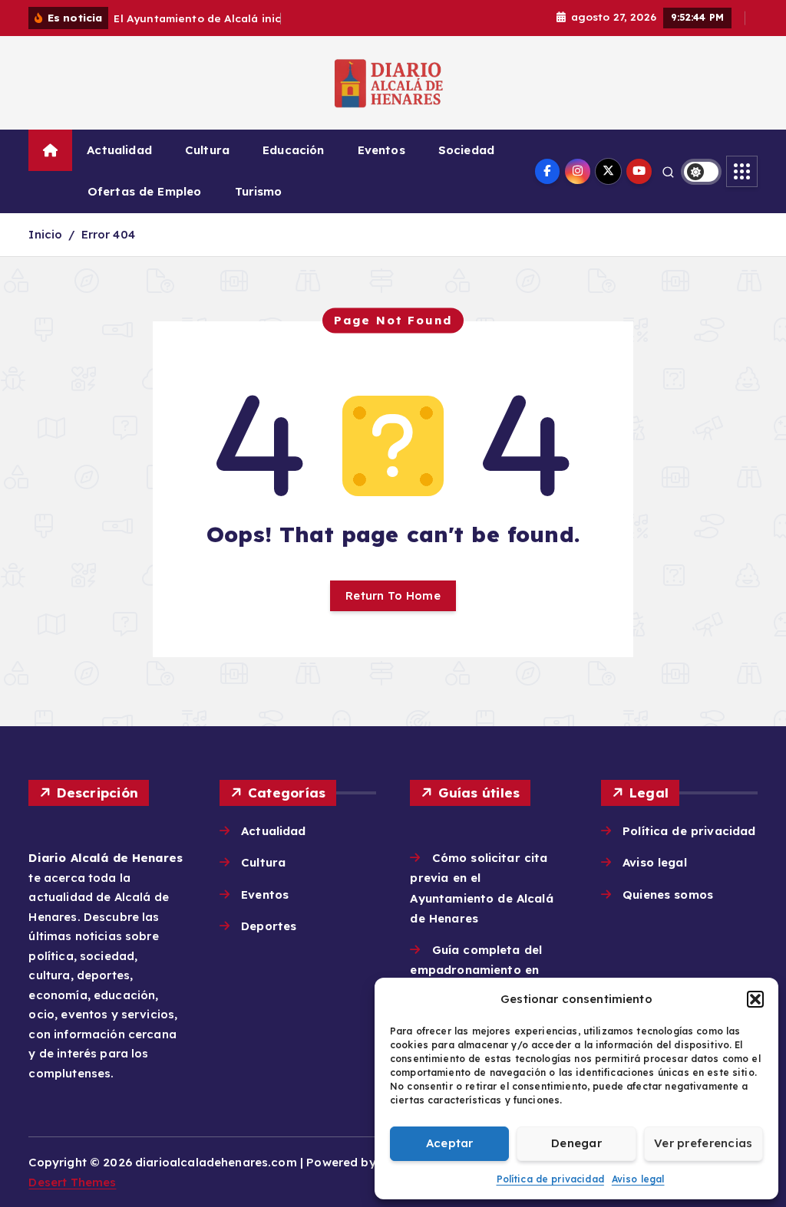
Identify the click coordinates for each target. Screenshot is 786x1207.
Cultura (207, 150)
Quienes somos (668, 894)
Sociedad (466, 150)
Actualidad (119, 150)
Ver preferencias (703, 1143)
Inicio (45, 234)
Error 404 (108, 234)
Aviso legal (638, 1179)
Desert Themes (72, 1182)
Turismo (258, 191)
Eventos (381, 150)
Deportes (268, 926)
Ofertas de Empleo (145, 191)
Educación (293, 150)
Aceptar (450, 1143)
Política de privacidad (550, 1179)
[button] (755, 999)
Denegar (576, 1143)
